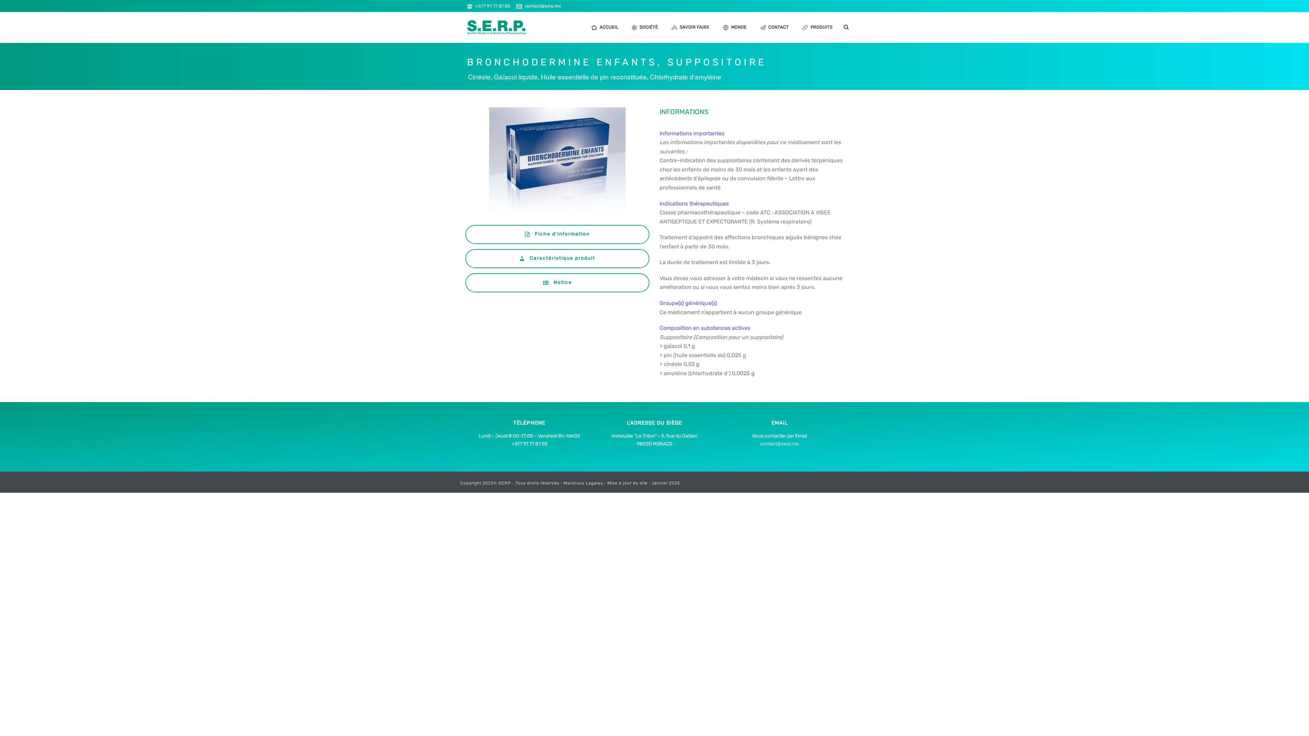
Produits (821, 27)
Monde (739, 27)
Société (649, 27)
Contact (778, 27)
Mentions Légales (584, 483)
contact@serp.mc (543, 6)
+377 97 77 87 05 (493, 6)
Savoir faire (694, 27)
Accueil (609, 27)
